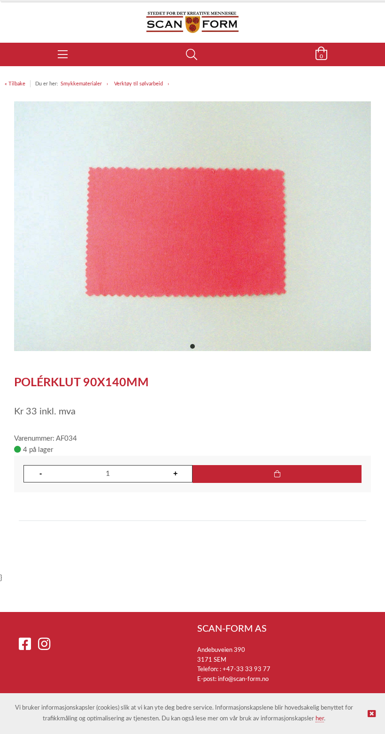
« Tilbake (15, 83)
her (320, 719)
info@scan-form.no (243, 679)
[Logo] (192, 17)
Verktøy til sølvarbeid (138, 83)
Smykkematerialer (81, 83)
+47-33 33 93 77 (246, 669)
